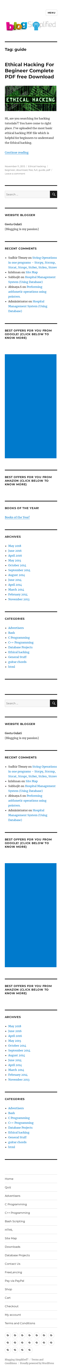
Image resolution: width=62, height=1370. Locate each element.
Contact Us (12, 1263)
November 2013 (18, 599)
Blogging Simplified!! (16, 1359)
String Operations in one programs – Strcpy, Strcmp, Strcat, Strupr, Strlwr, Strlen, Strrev (32, 262)
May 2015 (14, 560)
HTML (9, 1229)
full (36, 170)
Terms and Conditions (20, 1323)
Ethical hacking (37, 166)
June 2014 (15, 580)
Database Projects (20, 647)
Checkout (12, 1306)
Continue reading (17, 152)
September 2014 (19, 570)
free (31, 170)
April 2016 (15, 555)
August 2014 (16, 575)
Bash (11, 632)
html (11, 666)
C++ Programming (21, 642)
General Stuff (17, 657)
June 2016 (15, 550)
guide (42, 170)
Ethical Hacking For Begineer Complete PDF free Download (29, 71)
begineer (10, 170)
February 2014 (18, 594)
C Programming (19, 637)
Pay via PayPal (14, 1280)
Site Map (32, 272)
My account (13, 1314)
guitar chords (17, 662)
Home (9, 1178)
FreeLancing (13, 1272)
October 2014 (17, 565)
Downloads (12, 1246)
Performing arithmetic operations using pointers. (27, 291)
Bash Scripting (15, 1221)
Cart (8, 1297)
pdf (48, 170)
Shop (8, 1289)
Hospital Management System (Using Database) (27, 306)
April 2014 (15, 584)
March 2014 (16, 589)
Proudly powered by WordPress (37, 1363)
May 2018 (14, 546)
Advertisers (16, 628)
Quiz (8, 1187)
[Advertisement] (31, 407)
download (22, 170)
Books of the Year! (17, 517)
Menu (51, 12)
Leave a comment (15, 173)
